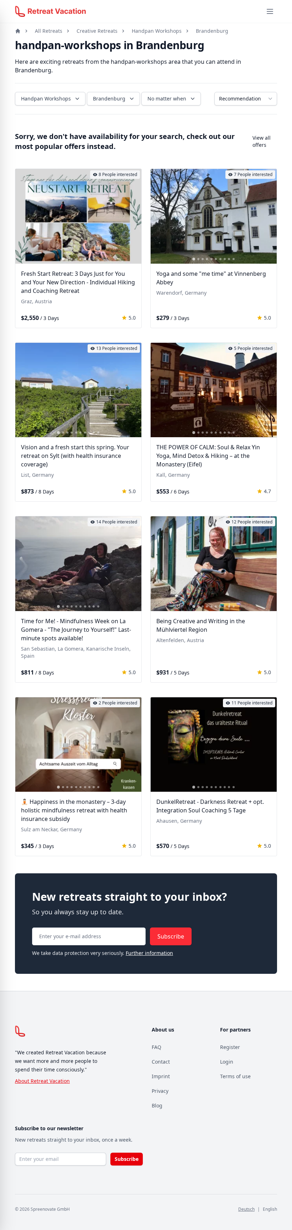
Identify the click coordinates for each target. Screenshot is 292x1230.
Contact (161, 1061)
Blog (157, 1105)
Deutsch (246, 1209)
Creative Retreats (97, 30)
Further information (149, 953)
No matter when (166, 98)
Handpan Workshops (157, 30)
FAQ (156, 1047)
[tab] (63, 259)
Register (230, 1047)
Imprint (161, 1076)
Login (226, 1061)
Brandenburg (212, 30)
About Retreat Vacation (42, 1080)
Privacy (160, 1090)
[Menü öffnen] (270, 11)
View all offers (261, 141)
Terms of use (235, 1076)
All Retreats (48, 30)
